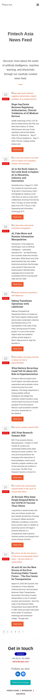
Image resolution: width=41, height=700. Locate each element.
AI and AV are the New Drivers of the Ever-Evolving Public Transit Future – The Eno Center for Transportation (24, 573)
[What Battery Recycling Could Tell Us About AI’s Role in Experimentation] (25, 360)
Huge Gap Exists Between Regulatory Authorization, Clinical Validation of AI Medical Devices (24, 110)
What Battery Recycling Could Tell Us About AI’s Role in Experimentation (24, 371)
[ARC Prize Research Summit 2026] (24, 427)
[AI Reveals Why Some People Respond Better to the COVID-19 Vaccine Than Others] (25, 489)
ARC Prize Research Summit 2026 (22, 434)
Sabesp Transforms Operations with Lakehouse (21, 303)
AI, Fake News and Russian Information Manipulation (22, 236)
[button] (38, 5)
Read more (17, 149)
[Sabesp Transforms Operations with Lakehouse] (25, 294)
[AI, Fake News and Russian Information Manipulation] (25, 227)
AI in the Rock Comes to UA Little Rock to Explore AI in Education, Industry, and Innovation (25, 174)
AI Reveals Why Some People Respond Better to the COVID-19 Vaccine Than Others (24, 501)
